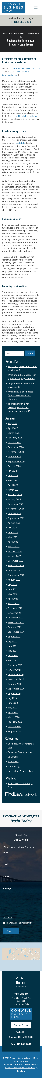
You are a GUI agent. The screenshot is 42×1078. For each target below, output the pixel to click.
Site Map (19, 1064)
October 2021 (14, 627)
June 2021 (13, 646)
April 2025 (13, 428)
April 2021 (13, 655)
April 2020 (13, 712)
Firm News (13, 761)
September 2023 (16, 518)
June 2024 (13, 475)
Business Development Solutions (20, 1067)
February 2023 (15, 551)
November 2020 (16, 679)
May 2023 (12, 537)
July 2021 (12, 641)
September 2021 (16, 631)
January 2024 (14, 499)
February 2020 (15, 721)
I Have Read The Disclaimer (19, 923)
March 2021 (13, 660)
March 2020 (13, 717)
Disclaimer (7, 917)
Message (7, 888)
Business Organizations (20, 752)
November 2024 (16, 451)
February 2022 (15, 608)
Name (6, 852)
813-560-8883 (22, 22)
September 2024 (16, 461)
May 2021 (12, 650)
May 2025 (12, 423)
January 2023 (14, 556)
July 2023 (12, 527)
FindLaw (21, 1071)
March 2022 (13, 603)
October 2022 (14, 570)
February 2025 (15, 437)
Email (6, 864)
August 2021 (14, 636)
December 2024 (15, 447)
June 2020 (13, 702)
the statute (20, 143)
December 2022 (15, 560)
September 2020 (16, 688)
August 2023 (14, 522)
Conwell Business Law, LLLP (27, 68)
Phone (6, 876)
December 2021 (15, 617)
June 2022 (13, 589)
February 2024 (15, 494)
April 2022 (13, 598)
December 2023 (15, 504)
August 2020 (14, 693)
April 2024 (13, 485)
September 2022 (16, 575)
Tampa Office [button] (21, 1025)
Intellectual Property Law (20, 771)
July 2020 (12, 698)
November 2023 (16, 508)
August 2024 (14, 466)
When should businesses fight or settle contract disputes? (20, 395)
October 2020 (14, 683)
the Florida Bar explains (26, 116)
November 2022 (16, 565)
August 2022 (14, 579)
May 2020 (12, 707)
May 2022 (12, 594)
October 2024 (14, 456)
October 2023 (14, 513)
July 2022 (12, 584)
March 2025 (13, 432)
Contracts (13, 756)
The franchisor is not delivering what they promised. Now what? (19, 407)
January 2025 (14, 442)
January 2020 (14, 726)
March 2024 (13, 489)
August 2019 (14, 731)
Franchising (14, 766)
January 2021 (14, 669)
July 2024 (12, 470)
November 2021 (16, 622)
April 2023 (13, 541)
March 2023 (13, 546)
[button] (36, 7)
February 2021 (15, 665)
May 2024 (12, 480)
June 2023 (13, 532)
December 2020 (15, 674)
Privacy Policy (31, 1064)
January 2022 (14, 612)
